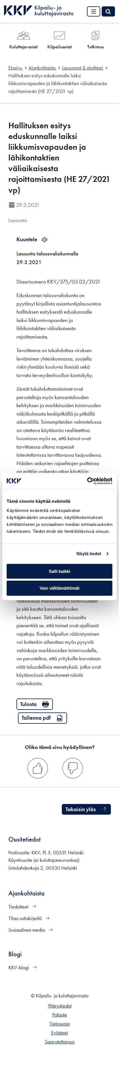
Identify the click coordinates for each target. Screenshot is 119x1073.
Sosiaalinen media (27, 930)
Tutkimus (95, 46)
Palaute (59, 1015)
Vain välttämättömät (59, 588)
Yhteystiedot (60, 1006)
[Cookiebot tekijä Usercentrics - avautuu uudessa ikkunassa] (87, 481)
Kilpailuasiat (59, 46)
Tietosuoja (59, 1024)
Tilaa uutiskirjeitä (25, 918)
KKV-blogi (19, 967)
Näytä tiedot (89, 553)
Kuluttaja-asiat (23, 46)
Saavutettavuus (60, 1042)
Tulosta (28, 704)
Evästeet (59, 1033)
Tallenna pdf (36, 717)
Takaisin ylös (81, 809)
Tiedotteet (18, 907)
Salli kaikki (59, 571)
